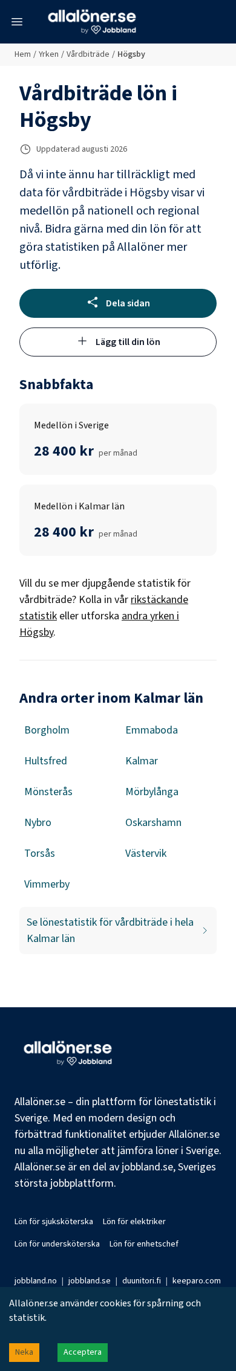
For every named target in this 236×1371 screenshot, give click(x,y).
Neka (24, 1352)
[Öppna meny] (17, 22)
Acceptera (83, 1352)
